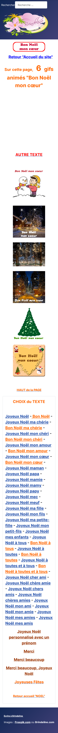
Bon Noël (41, 416)
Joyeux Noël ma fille (24, 508)
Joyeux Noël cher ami (25, 577)
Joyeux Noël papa (22, 473)
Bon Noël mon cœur (24, 462)
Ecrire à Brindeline (13, 716)
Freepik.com (23, 722)
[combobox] (31, 4)
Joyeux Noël (17, 416)
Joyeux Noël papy (22, 491)
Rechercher (8, 5)
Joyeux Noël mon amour (28, 445)
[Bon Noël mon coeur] (29, 184)
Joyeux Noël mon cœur (27, 456)
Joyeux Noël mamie (24, 479)
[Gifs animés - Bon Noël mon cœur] (29, 47)
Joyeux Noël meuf (22, 502)
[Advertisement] (29, 120)
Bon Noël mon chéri (23, 439)
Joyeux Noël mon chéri (27, 433)
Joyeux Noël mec (21, 496)
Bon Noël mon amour (28, 450)
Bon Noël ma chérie (23, 427)
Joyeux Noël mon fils (25, 514)
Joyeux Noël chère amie (28, 583)
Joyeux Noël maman (24, 468)
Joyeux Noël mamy (23, 485)
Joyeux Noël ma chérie (26, 422)
